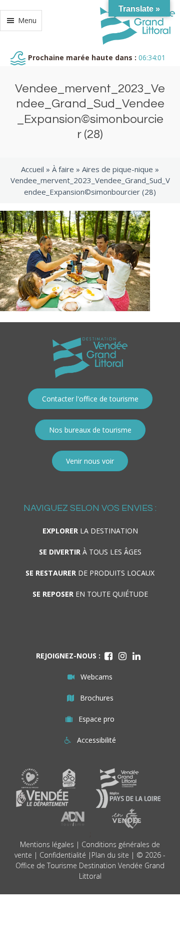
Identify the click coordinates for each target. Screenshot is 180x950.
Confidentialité (63, 855)
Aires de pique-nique (117, 169)
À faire (63, 169)
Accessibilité (96, 740)
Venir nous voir (90, 461)
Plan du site (110, 855)
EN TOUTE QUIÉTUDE (90, 594)
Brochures (97, 698)
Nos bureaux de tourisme (90, 430)
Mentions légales (47, 844)
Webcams (96, 677)
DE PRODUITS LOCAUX (90, 573)
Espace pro (96, 719)
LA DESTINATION (90, 530)
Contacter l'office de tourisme (90, 398)
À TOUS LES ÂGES (90, 552)
